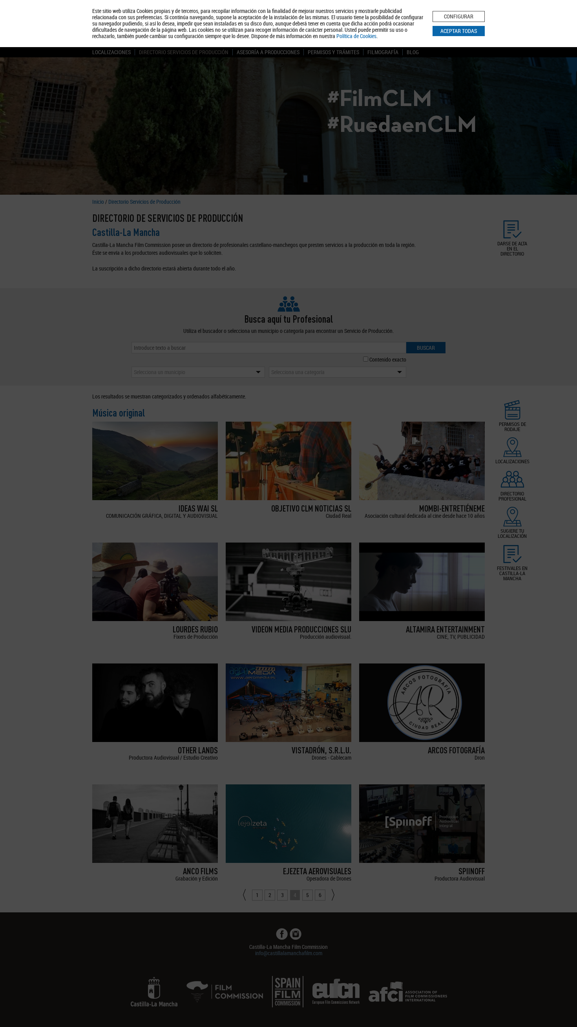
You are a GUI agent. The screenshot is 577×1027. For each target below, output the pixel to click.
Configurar (458, 16)
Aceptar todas (458, 31)
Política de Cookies (356, 36)
